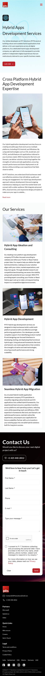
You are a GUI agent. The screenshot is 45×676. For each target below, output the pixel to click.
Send (36, 571)
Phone (7, 498)
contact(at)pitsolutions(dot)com (17, 596)
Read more (6, 197)
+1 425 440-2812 (16, 458)
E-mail (7, 508)
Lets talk (7, 64)
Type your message (13, 518)
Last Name (9, 488)
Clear (9, 571)
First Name (9, 478)
